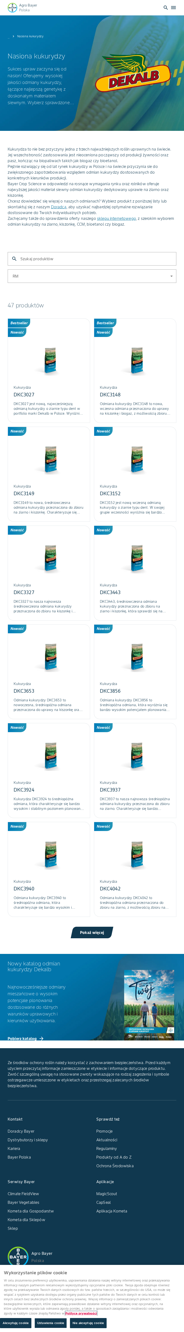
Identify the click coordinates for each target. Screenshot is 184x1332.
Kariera (14, 1148)
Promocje (104, 1131)
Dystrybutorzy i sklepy (28, 1139)
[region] (92, 1298)
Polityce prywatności (81, 1313)
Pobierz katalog (26, 1038)
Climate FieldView (23, 1193)
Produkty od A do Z (114, 1157)
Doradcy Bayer (21, 1131)
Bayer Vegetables (23, 1202)
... (9, 37)
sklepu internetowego (116, 218)
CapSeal (103, 1202)
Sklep (13, 1228)
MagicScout (106, 1193)
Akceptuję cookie (16, 1323)
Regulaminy (106, 1148)
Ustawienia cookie (50, 1323)
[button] (92, 276)
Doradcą (58, 206)
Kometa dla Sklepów (26, 1219)
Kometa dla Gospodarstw (31, 1211)
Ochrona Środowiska (115, 1165)
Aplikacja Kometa (111, 1211)
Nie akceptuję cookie (88, 1323)
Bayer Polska (19, 1157)
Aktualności (106, 1139)
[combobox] (168, 276)
